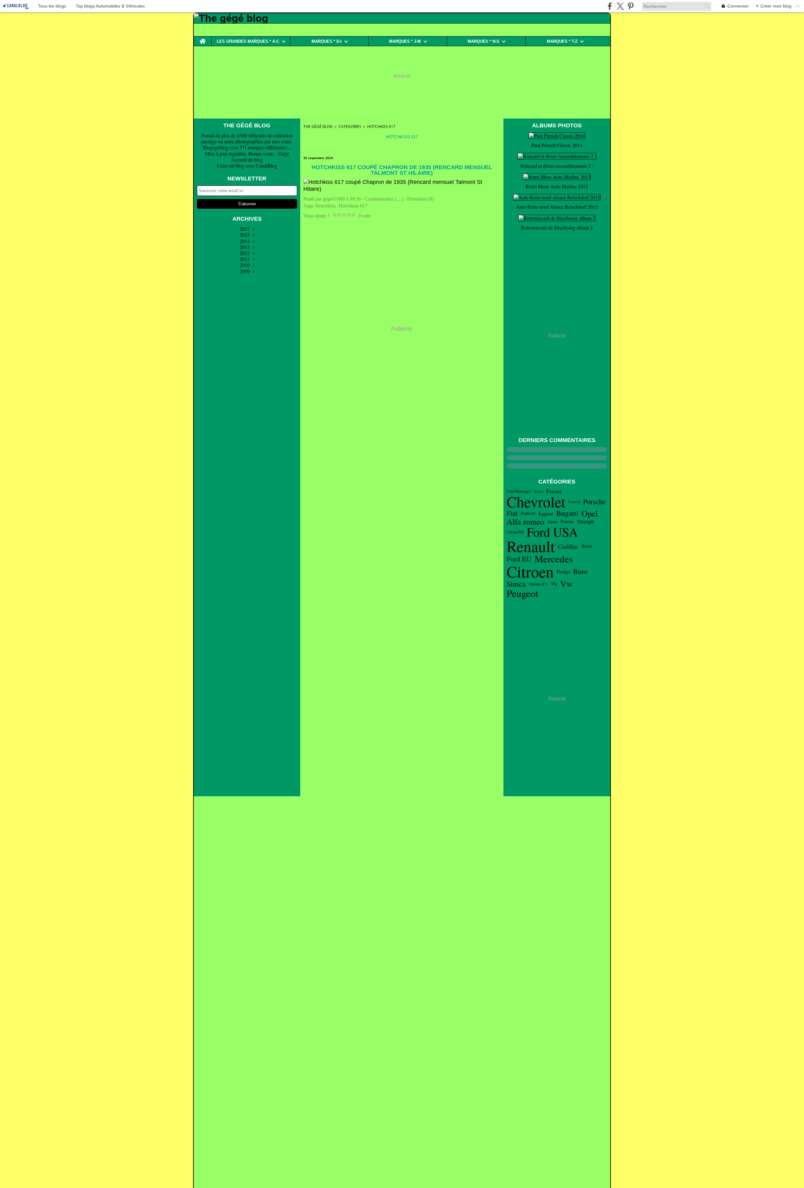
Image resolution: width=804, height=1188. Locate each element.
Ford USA (552, 532)
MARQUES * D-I (327, 41)
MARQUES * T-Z (562, 41)
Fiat (512, 513)
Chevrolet (536, 501)
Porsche (594, 501)
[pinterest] (630, 6)
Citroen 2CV (538, 584)
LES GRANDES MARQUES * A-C (248, 41)
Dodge (563, 571)
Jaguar (545, 513)
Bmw (580, 571)
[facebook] (610, 6)
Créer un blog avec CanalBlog (247, 165)
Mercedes (554, 559)
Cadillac (568, 546)
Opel (590, 513)
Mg (554, 584)
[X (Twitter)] (620, 6)
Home (203, 38)
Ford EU (519, 558)
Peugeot (522, 593)
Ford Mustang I (519, 491)
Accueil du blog (247, 159)
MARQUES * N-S (483, 41)
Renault (531, 546)
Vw (566, 583)
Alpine (552, 521)
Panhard (528, 513)
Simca (516, 584)
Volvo (538, 491)
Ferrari (554, 491)
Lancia (574, 502)
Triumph (585, 521)
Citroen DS (515, 532)
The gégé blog (318, 126)
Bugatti (567, 513)
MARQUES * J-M (405, 41)
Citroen (530, 571)
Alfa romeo (525, 521)
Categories (350, 126)
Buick (587, 546)
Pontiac (567, 521)
